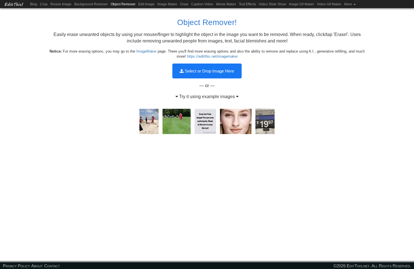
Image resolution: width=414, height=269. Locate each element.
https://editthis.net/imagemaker (212, 56)
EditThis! (13, 4)
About (37, 265)
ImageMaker (146, 51)
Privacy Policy (16, 265)
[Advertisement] (207, 180)
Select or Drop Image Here (209, 71)
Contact (52, 265)
